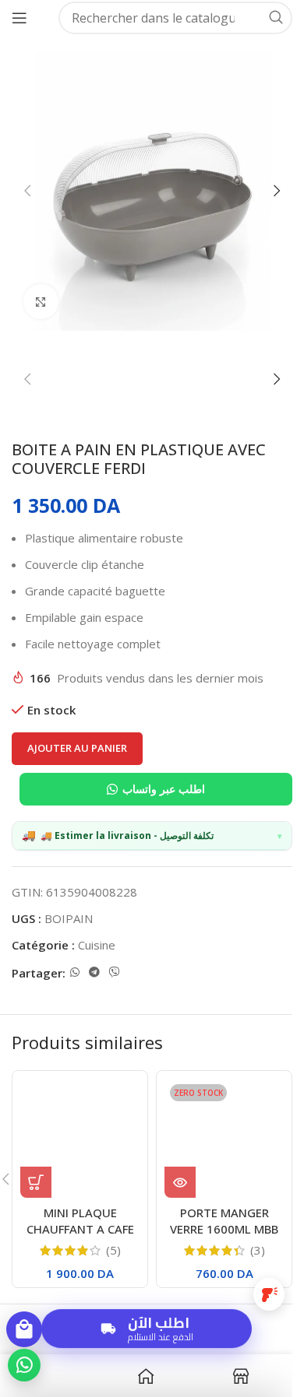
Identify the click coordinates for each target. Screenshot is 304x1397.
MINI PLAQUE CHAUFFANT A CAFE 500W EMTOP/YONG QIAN (80, 1237)
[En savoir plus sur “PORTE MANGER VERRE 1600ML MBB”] (180, 1182)
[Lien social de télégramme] (94, 972)
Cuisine (96, 945)
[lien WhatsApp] (74, 972)
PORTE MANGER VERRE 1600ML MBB (224, 1221)
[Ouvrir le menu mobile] (19, 17)
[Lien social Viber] (114, 972)
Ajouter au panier (77, 748)
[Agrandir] (40, 301)
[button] (27, 190)
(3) (257, 1250)
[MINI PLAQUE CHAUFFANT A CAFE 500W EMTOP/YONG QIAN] (80, 1138)
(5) (113, 1250)
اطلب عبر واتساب (163, 788)
